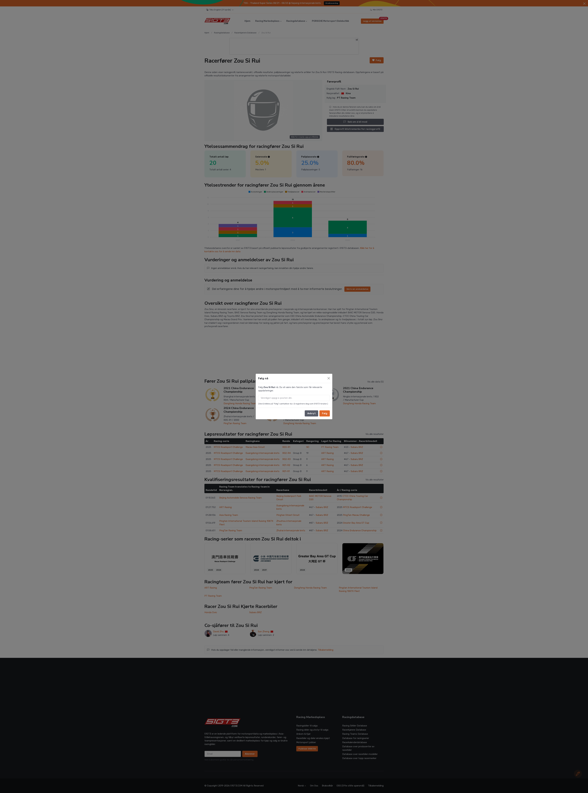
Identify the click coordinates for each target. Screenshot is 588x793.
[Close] (328, 378)
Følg (324, 413)
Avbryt (311, 413)
